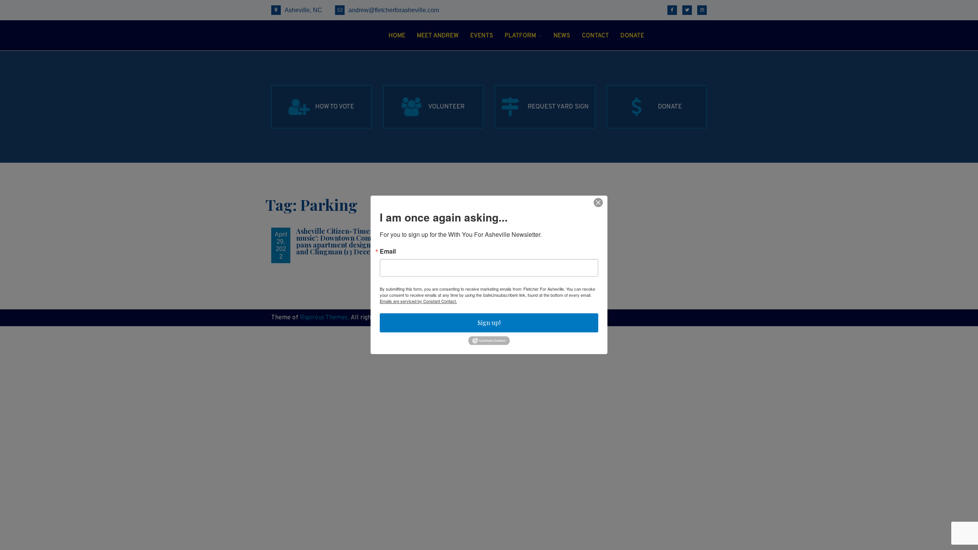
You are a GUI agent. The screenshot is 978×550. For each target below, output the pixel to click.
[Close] (598, 202)
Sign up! (489, 323)
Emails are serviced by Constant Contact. (418, 301)
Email (388, 251)
